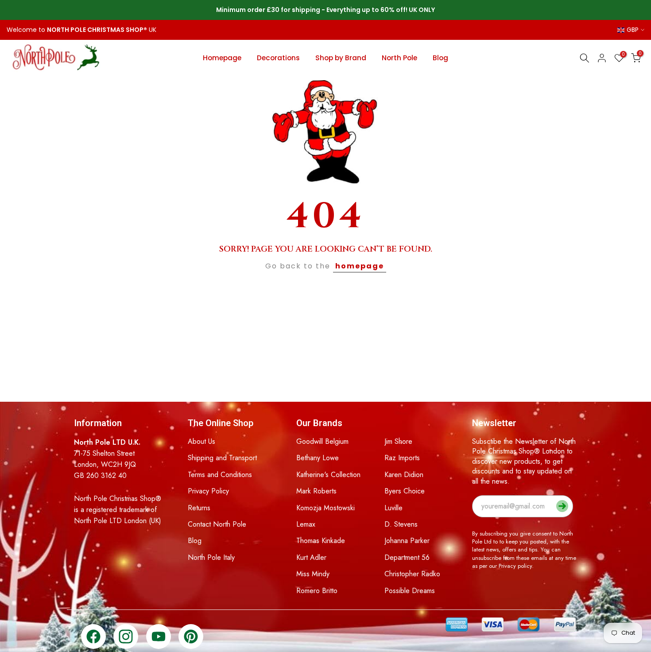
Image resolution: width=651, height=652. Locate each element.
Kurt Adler (311, 557)
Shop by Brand (340, 57)
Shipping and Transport (222, 458)
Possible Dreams (409, 591)
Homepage (222, 57)
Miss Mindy (312, 574)
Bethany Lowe (317, 458)
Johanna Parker (407, 541)
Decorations (278, 57)
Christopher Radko (412, 574)
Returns (199, 508)
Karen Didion (403, 475)
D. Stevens (401, 524)
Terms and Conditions (220, 475)
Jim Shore (398, 441)
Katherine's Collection (328, 475)
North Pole (399, 57)
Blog (440, 57)
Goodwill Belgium (322, 441)
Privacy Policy (208, 491)
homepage (359, 266)
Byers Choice (404, 491)
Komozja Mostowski (325, 508)
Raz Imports (402, 458)
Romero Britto (316, 591)
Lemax (305, 524)
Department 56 (407, 557)
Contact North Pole (217, 524)
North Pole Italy (211, 557)
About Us (201, 441)
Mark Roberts (316, 491)
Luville (393, 508)
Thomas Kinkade (320, 541)
